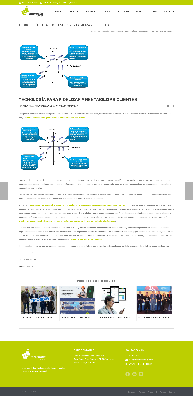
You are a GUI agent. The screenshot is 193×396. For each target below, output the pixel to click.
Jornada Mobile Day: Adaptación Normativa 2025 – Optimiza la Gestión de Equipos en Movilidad (78, 318)
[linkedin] (134, 374)
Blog (154, 11)
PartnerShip (123, 11)
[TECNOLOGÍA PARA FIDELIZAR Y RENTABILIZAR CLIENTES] (96, 67)
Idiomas (74, 3)
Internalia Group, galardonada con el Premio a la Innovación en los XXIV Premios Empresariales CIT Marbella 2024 (155, 318)
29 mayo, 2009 (45, 106)
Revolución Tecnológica (110, 31)
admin (25, 106)
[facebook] (127, 374)
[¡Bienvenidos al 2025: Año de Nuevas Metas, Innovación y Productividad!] (116, 300)
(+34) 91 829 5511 (30, 2)
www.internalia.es (26, 266)
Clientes (140, 11)
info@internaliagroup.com (55, 2)
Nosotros (91, 11)
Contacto (169, 11)
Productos (73, 11)
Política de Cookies (167, 392)
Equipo (106, 11)
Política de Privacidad (148, 392)
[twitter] (141, 374)
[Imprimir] (168, 106)
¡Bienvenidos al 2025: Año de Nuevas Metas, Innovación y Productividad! (116, 318)
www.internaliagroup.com (140, 364)
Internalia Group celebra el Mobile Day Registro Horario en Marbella (39, 318)
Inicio (58, 11)
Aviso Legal (131, 392)
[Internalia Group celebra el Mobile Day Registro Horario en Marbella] (39, 300)
